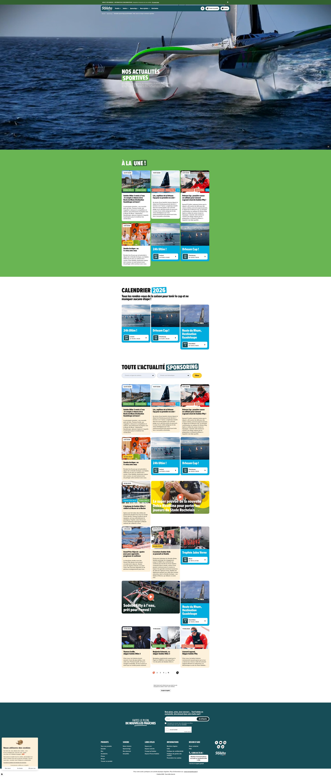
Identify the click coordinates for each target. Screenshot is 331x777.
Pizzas (103, 756)
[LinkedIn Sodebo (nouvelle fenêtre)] (218, 747)
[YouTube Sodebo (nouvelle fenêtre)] (220, 742)
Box (102, 751)
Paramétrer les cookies (174, 758)
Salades (103, 749)
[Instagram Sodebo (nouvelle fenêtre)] (224, 742)
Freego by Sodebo (150, 751)
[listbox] (139, 375)
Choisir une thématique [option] (167, 375)
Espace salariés (150, 749)
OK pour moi (31, 768)
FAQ (190, 749)
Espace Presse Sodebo (152, 754)
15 (168, 673)
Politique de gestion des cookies (174, 754)
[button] (2, 774)
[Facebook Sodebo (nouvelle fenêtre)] (216, 742)
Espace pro (148, 746)
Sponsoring (109, 13)
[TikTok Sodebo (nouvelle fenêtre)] (222, 747)
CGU (168, 749)
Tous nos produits (106, 746)
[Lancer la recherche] (202, 8)
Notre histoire (127, 746)
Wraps (103, 759)
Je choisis (20, 768)
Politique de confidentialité (175, 751)
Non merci (8, 768)
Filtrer (197, 375)
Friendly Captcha (187, 731)
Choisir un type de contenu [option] (133, 375)
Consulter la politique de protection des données (14, 762)
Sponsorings (127, 749)
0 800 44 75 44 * (197, 753)
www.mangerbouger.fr (191, 771)
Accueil (103, 13)
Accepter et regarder (165, 690)
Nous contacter (193, 746)
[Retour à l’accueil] (220, 753)
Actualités (126, 754)
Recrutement (127, 751)
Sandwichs (104, 754)
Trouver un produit (106, 761)
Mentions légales (172, 746)
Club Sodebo (154, 8)
